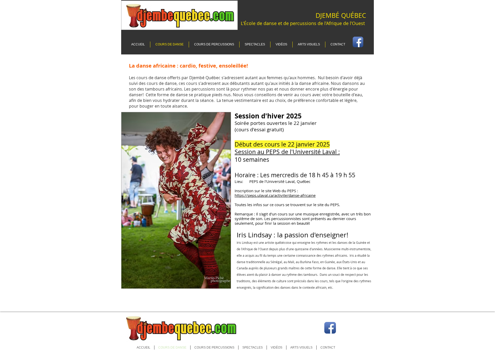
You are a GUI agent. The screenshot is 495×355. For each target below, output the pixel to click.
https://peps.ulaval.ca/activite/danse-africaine (275, 195)
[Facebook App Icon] (330, 328)
